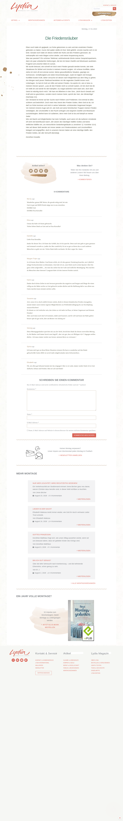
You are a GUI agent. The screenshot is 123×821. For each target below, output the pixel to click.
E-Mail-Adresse (33, 422)
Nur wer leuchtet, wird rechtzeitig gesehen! (55, 483)
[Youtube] (21, 660)
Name (29, 414)
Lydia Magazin (84, 20)
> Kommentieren (85, 179)
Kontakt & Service (109, 5)
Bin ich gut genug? (42, 560)
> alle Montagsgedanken (83, 583)
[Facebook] (17, 660)
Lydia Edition (106, 20)
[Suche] (114, 8)
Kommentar (31, 389)
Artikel (14, 20)
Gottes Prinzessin (42, 535)
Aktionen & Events (62, 20)
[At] (26, 660)
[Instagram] (13, 660)
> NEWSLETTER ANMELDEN (70, 455)
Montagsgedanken (36, 20)
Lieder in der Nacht (42, 509)
